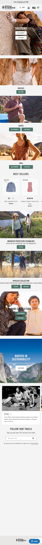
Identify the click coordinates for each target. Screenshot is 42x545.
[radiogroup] (11, 198)
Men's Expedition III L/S (11, 201)
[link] (11, 192)
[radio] (9, 198)
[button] (33, 7)
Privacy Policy (34, 443)
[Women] (21, 76)
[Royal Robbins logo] (21, 540)
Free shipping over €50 (21, 2)
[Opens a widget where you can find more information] (34, 541)
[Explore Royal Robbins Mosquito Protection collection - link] (21, 230)
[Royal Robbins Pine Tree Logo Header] (10, 7)
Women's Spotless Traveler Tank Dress (29, 203)
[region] (21, 405)
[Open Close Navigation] (38, 7)
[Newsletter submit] (34, 438)
